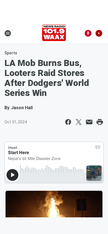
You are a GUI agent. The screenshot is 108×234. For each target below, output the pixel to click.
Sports (10, 53)
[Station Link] (54, 33)
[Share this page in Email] (89, 122)
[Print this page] (100, 122)
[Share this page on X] (79, 122)
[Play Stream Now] (99, 33)
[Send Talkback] (88, 33)
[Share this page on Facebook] (68, 122)
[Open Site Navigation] (7, 33)
